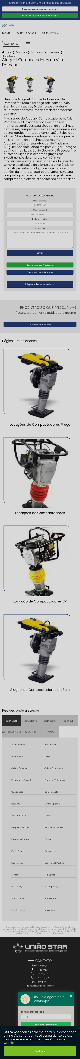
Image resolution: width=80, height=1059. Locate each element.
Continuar (40, 1051)
